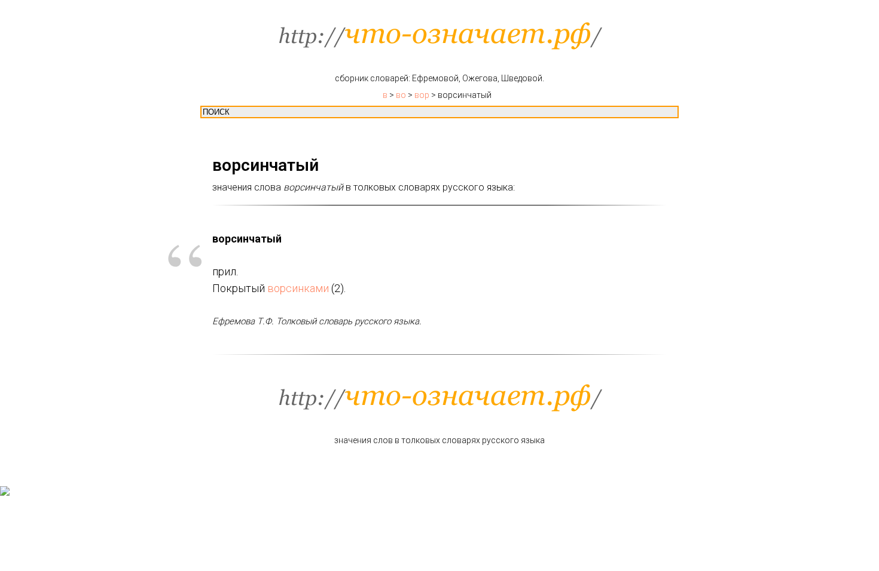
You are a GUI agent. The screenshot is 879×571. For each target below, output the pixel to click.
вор (421, 95)
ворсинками (298, 288)
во (401, 95)
